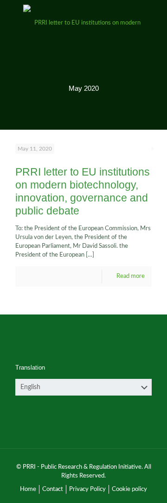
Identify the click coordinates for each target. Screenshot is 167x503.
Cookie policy (129, 489)
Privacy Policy (87, 489)
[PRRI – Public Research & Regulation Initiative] (83, 23)
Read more (130, 276)
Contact (52, 489)
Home (28, 489)
